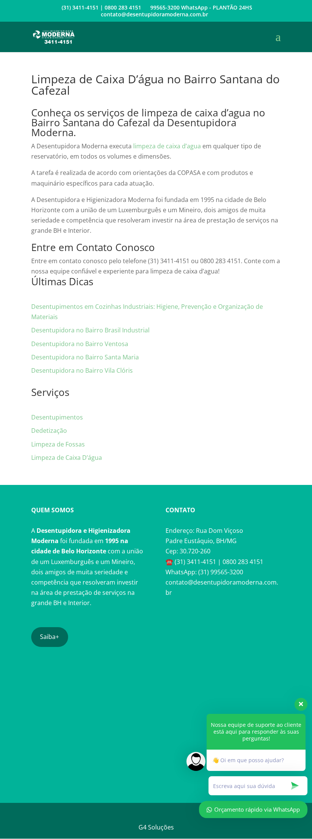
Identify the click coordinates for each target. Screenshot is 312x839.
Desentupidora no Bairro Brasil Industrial (90, 330)
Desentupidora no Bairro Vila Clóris (82, 370)
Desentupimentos (57, 417)
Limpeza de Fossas (58, 444)
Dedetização (49, 430)
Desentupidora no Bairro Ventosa (79, 344)
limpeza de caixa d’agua (167, 146)
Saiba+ (49, 636)
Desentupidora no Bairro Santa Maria (85, 357)
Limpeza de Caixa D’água (66, 457)
